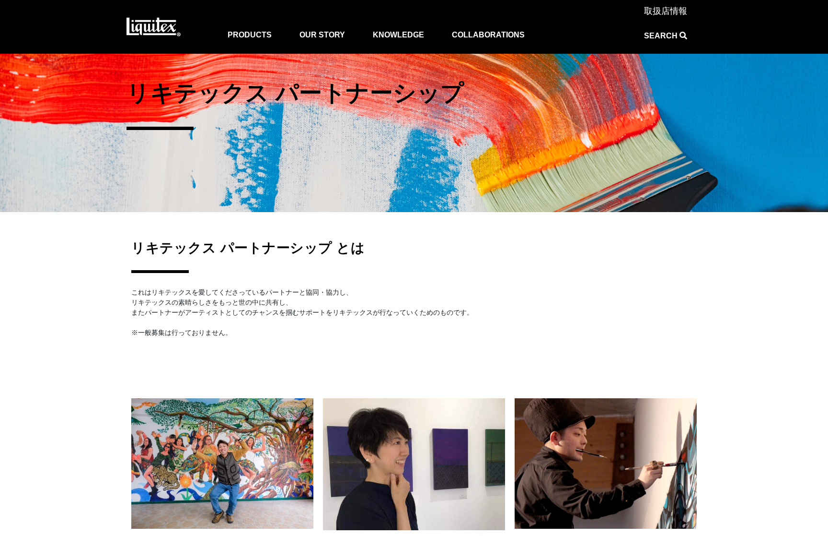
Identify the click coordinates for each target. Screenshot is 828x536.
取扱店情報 (665, 11)
